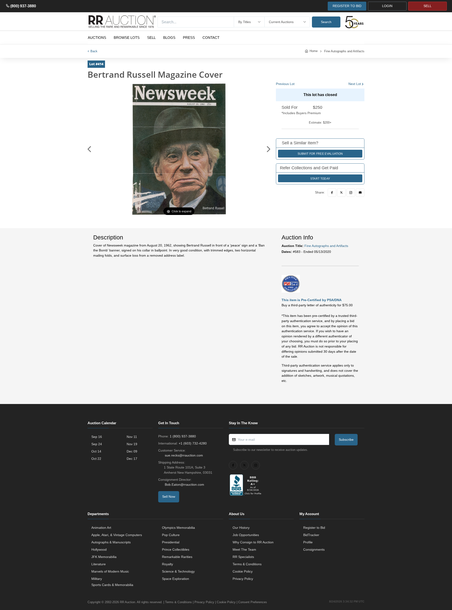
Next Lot (354, 84)
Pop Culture (171, 535)
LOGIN (387, 6)
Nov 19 (132, 444)
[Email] (360, 192)
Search (326, 22)
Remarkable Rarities (177, 557)
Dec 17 (132, 459)
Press (189, 38)
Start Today (320, 178)
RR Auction (127, 602)
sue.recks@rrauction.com (184, 455)
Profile (308, 542)
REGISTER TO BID (347, 6)
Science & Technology (178, 571)
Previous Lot (285, 84)
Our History (241, 527)
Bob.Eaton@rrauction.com (184, 484)
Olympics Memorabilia (178, 527)
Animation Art (101, 527)
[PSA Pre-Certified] (291, 283)
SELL (428, 6)
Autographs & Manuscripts (111, 542)
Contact (210, 38)
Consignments (314, 549)
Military (96, 579)
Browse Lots (127, 38)
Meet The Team (244, 549)
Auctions (97, 38)
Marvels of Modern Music (110, 571)
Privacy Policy (243, 579)
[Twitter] (341, 192)
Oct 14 (96, 451)
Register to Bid (314, 527)
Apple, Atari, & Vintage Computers (116, 535)
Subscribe (346, 439)
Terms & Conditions (247, 564)
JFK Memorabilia (104, 557)
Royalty (167, 564)
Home (314, 51)
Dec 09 (132, 451)
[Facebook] (332, 192)
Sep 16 (96, 437)
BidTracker (311, 535)
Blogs (169, 38)
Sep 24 (96, 444)
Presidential (170, 542)
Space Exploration (175, 579)
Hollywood (99, 549)
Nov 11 (132, 437)
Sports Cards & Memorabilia (112, 585)
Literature (98, 564)
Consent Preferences (252, 602)
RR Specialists (243, 557)
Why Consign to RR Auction (253, 542)
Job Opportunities (246, 535)
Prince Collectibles (175, 549)
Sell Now (168, 496)
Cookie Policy (243, 571)
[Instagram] (351, 192)
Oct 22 (96, 459)
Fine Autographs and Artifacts (344, 51)
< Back (92, 51)
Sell (151, 38)
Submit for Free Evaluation (320, 153)
